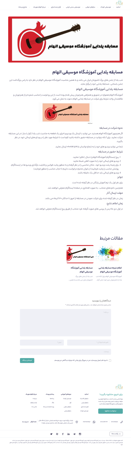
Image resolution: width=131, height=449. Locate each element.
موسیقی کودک (105, 7)
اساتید (118, 7)
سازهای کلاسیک (84, 399)
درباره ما (35, 399)
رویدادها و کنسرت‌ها (48, 407)
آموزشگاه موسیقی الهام (50, 80)
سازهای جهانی (90, 7)
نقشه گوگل (33, 422)
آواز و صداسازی (56, 7)
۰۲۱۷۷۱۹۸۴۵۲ (114, 422)
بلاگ (53, 403)
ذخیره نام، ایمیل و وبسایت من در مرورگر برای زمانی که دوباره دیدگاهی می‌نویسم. (81, 360)
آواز (70, 403)
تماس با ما (34, 407)
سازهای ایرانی (84, 403)
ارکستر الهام (33, 403)
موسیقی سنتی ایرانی (73, 7)
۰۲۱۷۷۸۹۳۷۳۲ (104, 422)
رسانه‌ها (52, 399)
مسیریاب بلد (25, 422)
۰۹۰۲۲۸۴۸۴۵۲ (86, 422)
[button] (116, 434)
